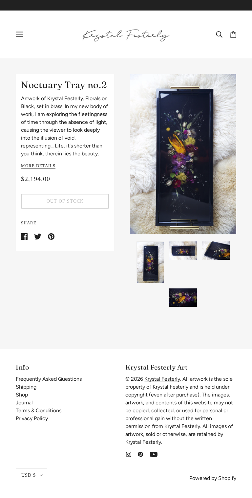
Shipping (26, 387)
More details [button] (38, 166)
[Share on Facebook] (25, 236)
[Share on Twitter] (38, 236)
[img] (129, 454)
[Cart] (233, 34)
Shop (22, 395)
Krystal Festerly (162, 379)
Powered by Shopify (212, 478)
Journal (24, 402)
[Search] (219, 34)
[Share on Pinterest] (51, 236)
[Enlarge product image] (183, 154)
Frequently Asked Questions (49, 379)
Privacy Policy (32, 418)
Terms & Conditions (38, 410)
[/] (126, 34)
